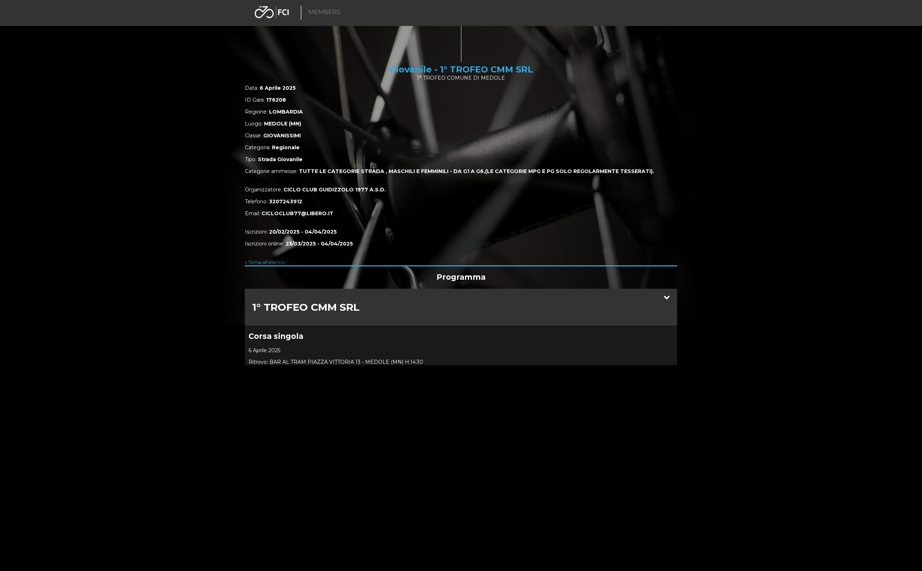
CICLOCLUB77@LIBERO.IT (297, 213)
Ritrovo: (258, 362)
